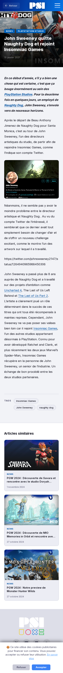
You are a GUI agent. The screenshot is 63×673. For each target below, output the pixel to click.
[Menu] (57, 5)
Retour (13, 5)
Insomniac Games (45, 328)
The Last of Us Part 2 (33, 295)
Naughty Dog (13, 105)
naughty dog (46, 407)
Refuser (21, 667)
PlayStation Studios (18, 94)
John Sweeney (24, 407)
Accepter (41, 667)
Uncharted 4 (13, 290)
